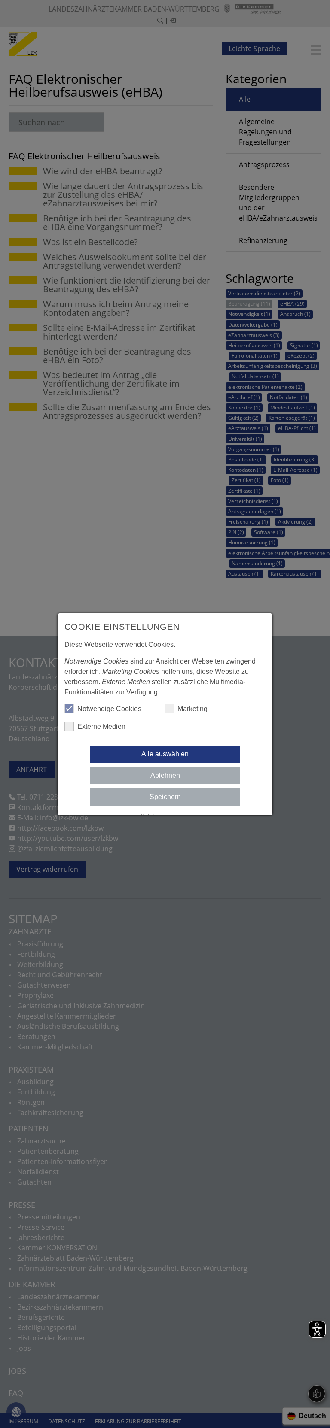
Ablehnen (165, 775)
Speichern (165, 796)
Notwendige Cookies (109, 708)
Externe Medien (101, 726)
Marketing (192, 708)
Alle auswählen (165, 754)
